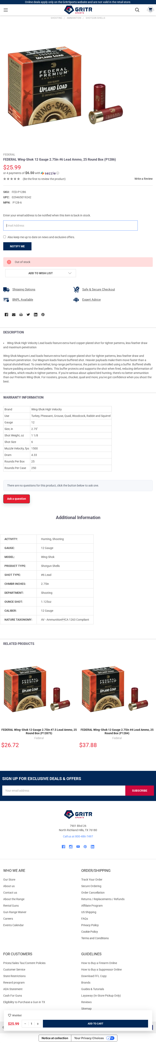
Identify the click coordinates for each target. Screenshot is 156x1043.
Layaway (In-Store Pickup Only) (101, 995)
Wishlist (17, 1015)
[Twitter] (28, 314)
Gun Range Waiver (14, 912)
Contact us (10, 892)
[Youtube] (78, 847)
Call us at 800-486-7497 (78, 836)
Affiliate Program (92, 905)
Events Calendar (13, 925)
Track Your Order (91, 879)
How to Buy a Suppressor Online (101, 969)
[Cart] (150, 9)
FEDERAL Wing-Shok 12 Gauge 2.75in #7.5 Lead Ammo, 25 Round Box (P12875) (39, 731)
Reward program (14, 982)
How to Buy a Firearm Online (99, 963)
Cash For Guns (12, 995)
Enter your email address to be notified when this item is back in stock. (47, 215)
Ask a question (16, 498)
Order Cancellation (93, 892)
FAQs (84, 918)
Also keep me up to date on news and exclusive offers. (41, 237)
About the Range (13, 899)
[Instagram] (71, 847)
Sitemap (86, 1008)
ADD (90, 1023)
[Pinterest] (43, 314)
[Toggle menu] (5, 9)
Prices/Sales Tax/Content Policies (24, 963)
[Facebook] (6, 314)
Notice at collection (55, 1038)
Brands (85, 982)
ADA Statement (13, 989)
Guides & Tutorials (92, 989)
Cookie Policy (117, 932)
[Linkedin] (35, 314)
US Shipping (88, 912)
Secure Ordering (91, 886)
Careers (8, 918)
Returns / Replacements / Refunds (103, 899)
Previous (143, 644)
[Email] (14, 314)
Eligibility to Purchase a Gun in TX (24, 1002)
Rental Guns (11, 905)
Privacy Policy (117, 925)
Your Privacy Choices (89, 1038)
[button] (31, 173)
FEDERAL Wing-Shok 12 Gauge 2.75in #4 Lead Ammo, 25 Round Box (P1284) (117, 731)
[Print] (21, 314)
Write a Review (143, 178)
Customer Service (14, 969)
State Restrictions (14, 976)
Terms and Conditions (117, 938)
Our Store (9, 879)
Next (152, 644)
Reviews (86, 1002)
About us (9, 886)
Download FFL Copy (94, 976)
